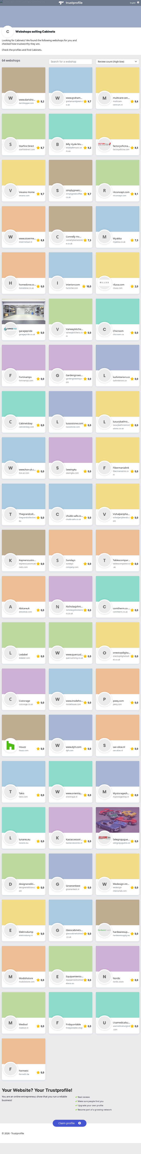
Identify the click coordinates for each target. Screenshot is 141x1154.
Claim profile (66, 1123)
